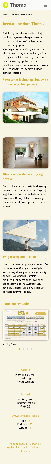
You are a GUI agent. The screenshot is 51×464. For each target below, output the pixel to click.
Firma (23, 420)
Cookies (25, 451)
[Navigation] (45, 5)
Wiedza (23, 427)
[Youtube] (24, 407)
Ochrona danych (32, 447)
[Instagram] (28, 407)
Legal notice (12, 447)
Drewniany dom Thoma (21, 14)
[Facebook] (21, 407)
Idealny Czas (9, 344)
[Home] (14, 5)
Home (5, 14)
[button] (19, 349)
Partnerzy (23, 424)
